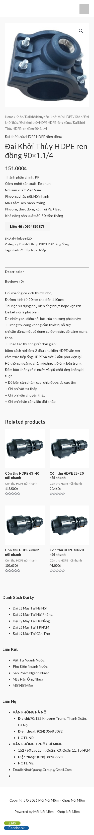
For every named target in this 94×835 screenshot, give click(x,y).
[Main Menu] (84, 9)
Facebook (16, 827)
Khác (19, 117)
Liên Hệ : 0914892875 (27, 226)
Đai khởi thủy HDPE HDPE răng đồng (45, 123)
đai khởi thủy (21, 250)
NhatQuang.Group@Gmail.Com (48, 769)
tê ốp (42, 250)
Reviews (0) (14, 281)
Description (15, 271)
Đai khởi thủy (34, 117)
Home (9, 117)
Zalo (12, 823)
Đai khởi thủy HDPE (59, 117)
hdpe (34, 250)
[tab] (47, 271)
